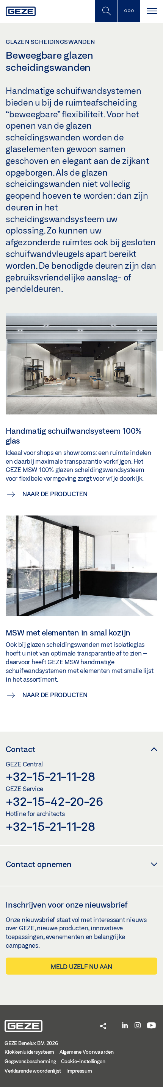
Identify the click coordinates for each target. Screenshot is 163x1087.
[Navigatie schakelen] (151, 11)
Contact (20, 749)
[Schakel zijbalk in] (106, 11)
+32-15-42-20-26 (54, 801)
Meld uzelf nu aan (81, 966)
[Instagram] (137, 1026)
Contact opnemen (39, 864)
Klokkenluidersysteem (29, 1052)
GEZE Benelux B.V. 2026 (31, 1043)
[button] (103, 1026)
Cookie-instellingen (83, 1061)
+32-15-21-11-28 (50, 776)
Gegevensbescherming (30, 1061)
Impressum (79, 1071)
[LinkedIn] (124, 1026)
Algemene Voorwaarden (87, 1052)
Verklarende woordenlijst (33, 1071)
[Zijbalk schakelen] (129, 11)
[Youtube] (151, 1026)
